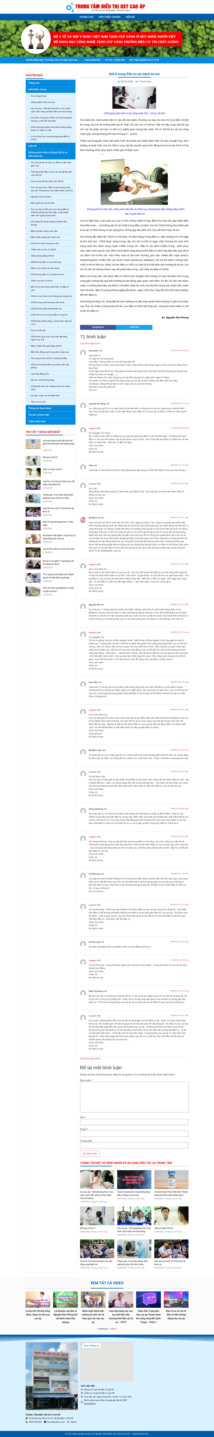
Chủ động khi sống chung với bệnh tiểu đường (49, 223)
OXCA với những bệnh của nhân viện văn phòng (50, 366)
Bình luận (86, 1080)
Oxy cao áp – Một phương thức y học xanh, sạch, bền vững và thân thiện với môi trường (51, 110)
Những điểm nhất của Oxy (43, 102)
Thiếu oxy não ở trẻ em (41, 280)
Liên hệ (130, 17)
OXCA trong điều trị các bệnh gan (46, 262)
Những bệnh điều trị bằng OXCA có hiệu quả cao (51, 60)
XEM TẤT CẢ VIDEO (107, 1283)
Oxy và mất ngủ (38, 330)
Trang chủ (86, 17)
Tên (83, 1117)
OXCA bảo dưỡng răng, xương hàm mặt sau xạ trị (51, 322)
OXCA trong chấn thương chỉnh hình (47, 302)
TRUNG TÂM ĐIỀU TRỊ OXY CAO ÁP (112, 1434)
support (93, 428)
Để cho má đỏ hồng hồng (42, 380)
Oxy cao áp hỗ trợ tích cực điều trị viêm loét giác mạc (51, 164)
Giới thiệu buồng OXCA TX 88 (144, 60)
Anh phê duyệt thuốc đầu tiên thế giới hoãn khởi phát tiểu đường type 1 (59, 443)
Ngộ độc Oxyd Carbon (41, 196)
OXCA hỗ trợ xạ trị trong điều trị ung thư (49, 315)
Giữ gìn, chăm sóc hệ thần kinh (45, 395)
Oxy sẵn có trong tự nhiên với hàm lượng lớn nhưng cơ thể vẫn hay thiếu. (51, 119)
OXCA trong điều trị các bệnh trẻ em (47, 274)
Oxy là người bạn (39, 96)
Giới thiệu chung (110, 17)
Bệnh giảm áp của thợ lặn (43, 203)
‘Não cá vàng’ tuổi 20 (52, 469)
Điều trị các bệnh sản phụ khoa (45, 268)
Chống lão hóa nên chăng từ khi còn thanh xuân (50, 388)
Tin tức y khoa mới (115, 60)
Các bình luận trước (90, 343)
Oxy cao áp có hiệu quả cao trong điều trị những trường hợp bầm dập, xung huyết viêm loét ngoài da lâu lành (50, 212)
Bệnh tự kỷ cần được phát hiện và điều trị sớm (50, 288)
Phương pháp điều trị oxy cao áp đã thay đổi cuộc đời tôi (51, 173)
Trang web (86, 1141)
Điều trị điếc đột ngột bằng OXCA (46, 346)
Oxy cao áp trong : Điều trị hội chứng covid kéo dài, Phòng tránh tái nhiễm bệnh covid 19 (52, 189)
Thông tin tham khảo (39, 408)
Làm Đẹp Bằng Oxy (40, 374)
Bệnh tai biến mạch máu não (44, 231)
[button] (3, 38)
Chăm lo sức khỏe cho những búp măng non (51, 296)
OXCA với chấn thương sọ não (45, 243)
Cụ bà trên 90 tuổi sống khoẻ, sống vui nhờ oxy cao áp (38, 1315)
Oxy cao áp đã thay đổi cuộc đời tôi (47, 181)
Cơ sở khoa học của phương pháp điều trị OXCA (50, 138)
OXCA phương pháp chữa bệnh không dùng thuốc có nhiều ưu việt (51, 128)
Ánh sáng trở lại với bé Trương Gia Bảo (49, 358)
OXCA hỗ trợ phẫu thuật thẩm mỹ (46, 308)
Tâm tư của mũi (38, 402)
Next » (113, 1328)
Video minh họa (92, 60)
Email (84, 1129)
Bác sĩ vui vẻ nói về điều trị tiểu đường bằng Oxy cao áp (176, 1315)
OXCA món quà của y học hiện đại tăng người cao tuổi (49, 338)
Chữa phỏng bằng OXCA (42, 256)
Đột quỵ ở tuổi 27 (50, 457)
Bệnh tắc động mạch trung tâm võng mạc (50, 352)
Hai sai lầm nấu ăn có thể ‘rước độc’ (59, 549)
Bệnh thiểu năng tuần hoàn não (45, 237)
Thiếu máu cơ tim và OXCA (43, 249)
